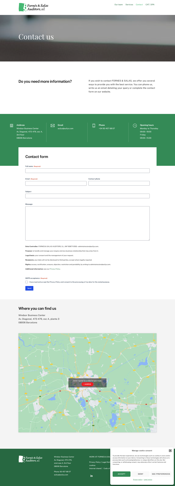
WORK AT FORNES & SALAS (101, 457)
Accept (121, 474)
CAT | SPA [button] (150, 4)
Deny (140, 474)
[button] (170, 450)
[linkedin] (91, 476)
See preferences (161, 474)
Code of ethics (109, 468)
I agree (87, 384)
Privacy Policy (55, 269)
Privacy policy (137, 479)
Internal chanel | (96, 468)
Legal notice (148, 479)
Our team (119, 4)
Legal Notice (107, 462)
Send (29, 288)
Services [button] (129, 4)
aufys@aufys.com (65, 128)
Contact (139, 4)
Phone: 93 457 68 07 (62, 472)
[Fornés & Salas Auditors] (33, 10)
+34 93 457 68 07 (107, 128)
